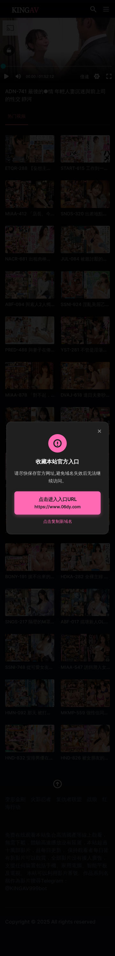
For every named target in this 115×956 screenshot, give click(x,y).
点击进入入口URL (57, 502)
